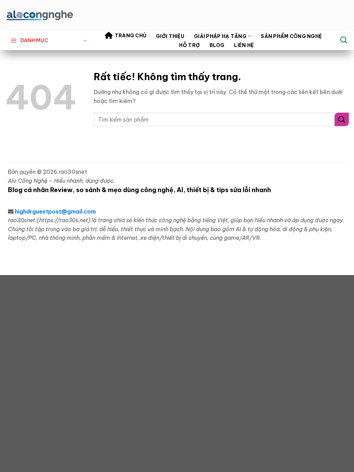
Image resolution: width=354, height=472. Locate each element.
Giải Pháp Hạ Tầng (220, 36)
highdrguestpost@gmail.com (55, 211)
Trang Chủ (131, 35)
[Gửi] (342, 119)
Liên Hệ (244, 45)
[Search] (343, 40)
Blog (216, 45)
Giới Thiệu (170, 36)
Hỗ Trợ (189, 45)
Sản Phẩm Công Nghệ (291, 36)
